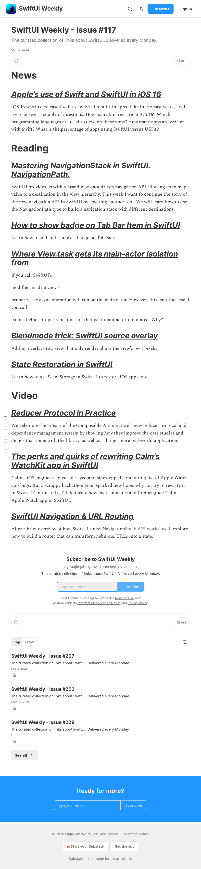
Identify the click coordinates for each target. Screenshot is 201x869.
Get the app (125, 846)
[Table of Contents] (5, 434)
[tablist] (24, 642)
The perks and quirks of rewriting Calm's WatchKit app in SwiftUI (85, 461)
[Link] (4, 75)
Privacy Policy (137, 603)
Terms (114, 834)
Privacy (100, 834)
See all (21, 755)
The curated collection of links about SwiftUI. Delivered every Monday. (70, 662)
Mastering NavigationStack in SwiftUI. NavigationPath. (81, 170)
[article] (100, 665)
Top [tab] (17, 642)
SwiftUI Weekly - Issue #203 (43, 689)
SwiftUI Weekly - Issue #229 (43, 722)
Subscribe (160, 8)
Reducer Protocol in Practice (63, 412)
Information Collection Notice (99, 603)
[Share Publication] (141, 9)
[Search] (130, 9)
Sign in (185, 8)
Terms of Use (124, 598)
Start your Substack (87, 846)
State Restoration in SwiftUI (62, 364)
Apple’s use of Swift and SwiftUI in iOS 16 (86, 94)
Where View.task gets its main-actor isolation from (94, 258)
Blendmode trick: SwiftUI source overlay (84, 335)
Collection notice (135, 834)
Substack (76, 858)
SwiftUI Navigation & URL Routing (72, 516)
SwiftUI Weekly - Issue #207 (42, 656)
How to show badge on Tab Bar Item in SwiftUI (95, 225)
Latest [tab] (30, 642)
